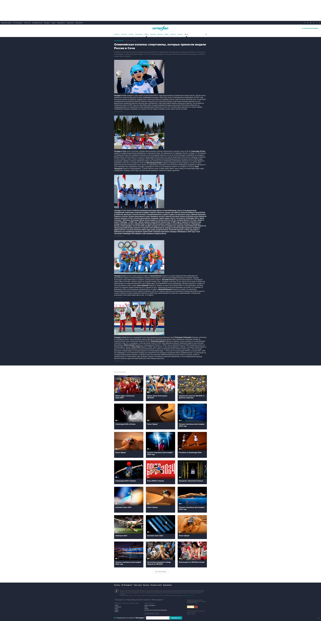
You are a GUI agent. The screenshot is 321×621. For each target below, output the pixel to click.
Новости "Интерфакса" (149, 605)
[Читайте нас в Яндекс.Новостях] (145, 614)
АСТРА (116, 611)
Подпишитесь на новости (130, 618)
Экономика (139, 34)
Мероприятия (79, 22)
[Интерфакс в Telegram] (148, 614)
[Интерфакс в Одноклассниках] (158, 614)
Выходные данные (191, 612)
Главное (116, 34)
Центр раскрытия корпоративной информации (155, 610)
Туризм (53, 22)
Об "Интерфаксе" (18, 22)
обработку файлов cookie (189, 595)
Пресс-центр (138, 585)
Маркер (117, 610)
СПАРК (116, 605)
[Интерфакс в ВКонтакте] (153, 614)
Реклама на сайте (156, 585)
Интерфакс (160, 28)
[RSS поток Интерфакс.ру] (155, 614)
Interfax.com (27, 22)
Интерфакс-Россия (37, 22)
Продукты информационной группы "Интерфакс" (139, 599)
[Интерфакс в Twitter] (150, 614)
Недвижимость (61, 22)
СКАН (145, 607)
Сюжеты (180, 34)
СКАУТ (116, 608)
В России (124, 34)
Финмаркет (47, 22)
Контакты (117, 585)
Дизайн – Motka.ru (191, 614)
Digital (166, 34)
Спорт (146, 34)
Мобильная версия (6, 22)
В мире (131, 34)
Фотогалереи (118, 41)
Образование (70, 22)
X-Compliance (118, 607)
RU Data (146, 608)
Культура (153, 34)
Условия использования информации (196, 611)
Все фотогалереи (160, 571)
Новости (173, 34)
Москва (160, 34)
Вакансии (146, 585)
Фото (186, 34)
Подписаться (175, 618)
